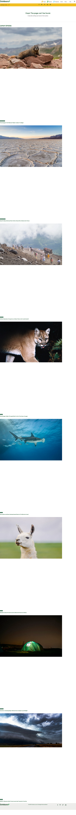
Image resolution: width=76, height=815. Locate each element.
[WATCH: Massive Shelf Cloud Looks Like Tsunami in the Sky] (31, 730)
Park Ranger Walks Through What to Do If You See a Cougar (14, 416)
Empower (57, 1)
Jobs (70, 1)
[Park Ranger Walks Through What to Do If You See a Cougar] (31, 341)
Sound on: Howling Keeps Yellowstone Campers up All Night (14, 710)
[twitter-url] (63, 805)
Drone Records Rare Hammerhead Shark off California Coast (14, 514)
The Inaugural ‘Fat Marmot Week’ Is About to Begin (12, 122)
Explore (50, 1)
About (61, 1)
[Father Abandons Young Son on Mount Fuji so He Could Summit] (31, 244)
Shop (66, 1)
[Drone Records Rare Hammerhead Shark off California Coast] (31, 439)
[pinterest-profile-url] (50, 4)
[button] (74, 1)
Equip (44, 1)
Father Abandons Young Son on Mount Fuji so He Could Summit (14, 319)
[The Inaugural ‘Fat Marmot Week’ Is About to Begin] (31, 47)
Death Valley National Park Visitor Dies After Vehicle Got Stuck (14, 220)
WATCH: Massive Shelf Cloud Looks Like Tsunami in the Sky (13, 801)
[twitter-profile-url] (45, 4)
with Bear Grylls (4, 4)
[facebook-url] (58, 805)
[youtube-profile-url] (42, 4)
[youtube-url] (60, 805)
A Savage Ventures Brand (42, 804)
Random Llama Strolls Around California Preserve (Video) (13, 612)
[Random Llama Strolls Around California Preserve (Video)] (31, 537)
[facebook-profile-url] (39, 4)
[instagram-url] (66, 805)
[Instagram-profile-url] (47, 4)
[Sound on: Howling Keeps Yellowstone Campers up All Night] (31, 635)
